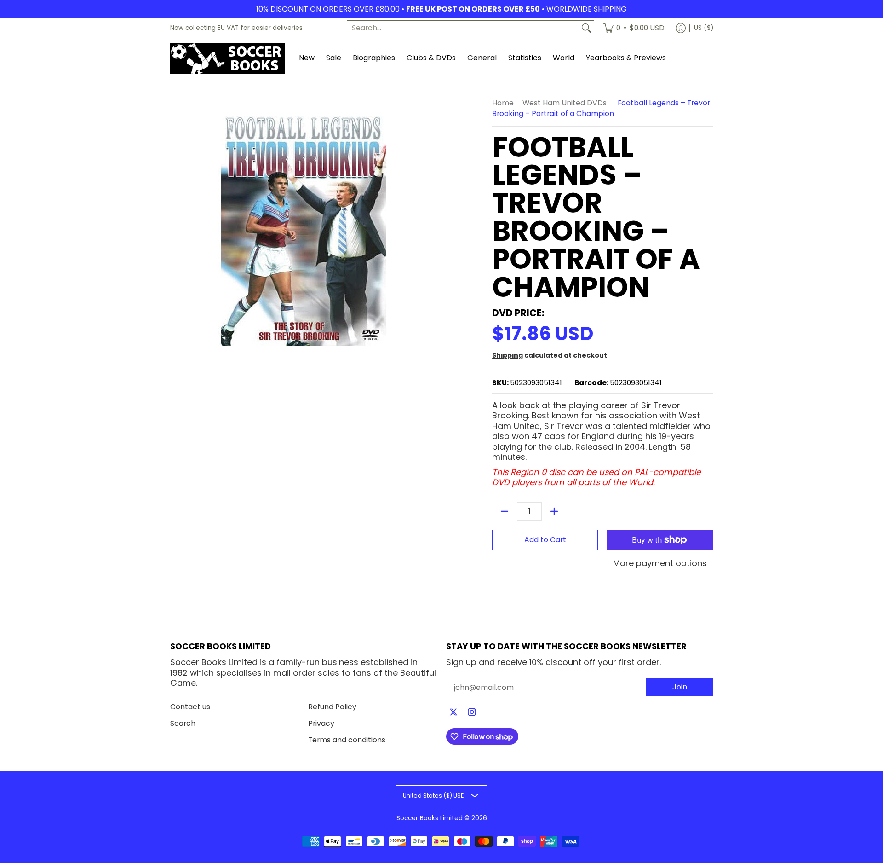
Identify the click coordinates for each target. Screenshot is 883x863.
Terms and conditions (346, 740)
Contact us (190, 706)
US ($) (703, 27)
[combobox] (463, 28)
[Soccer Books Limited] (227, 58)
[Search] (586, 28)
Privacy (321, 723)
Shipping (507, 355)
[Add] (554, 511)
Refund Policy (332, 706)
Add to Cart (545, 539)
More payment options (660, 563)
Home (503, 103)
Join (679, 687)
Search (182, 723)
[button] (453, 713)
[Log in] (680, 28)
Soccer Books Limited (429, 818)
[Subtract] (504, 511)
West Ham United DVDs (564, 103)
